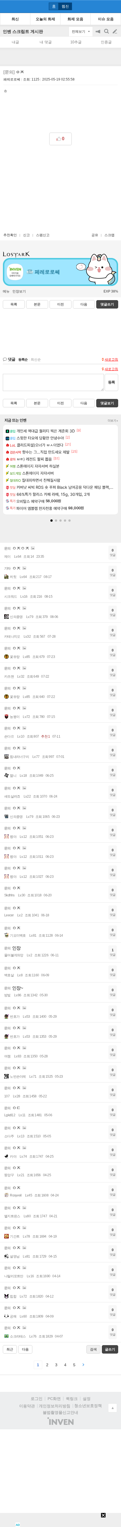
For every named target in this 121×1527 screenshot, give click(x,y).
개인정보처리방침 (54, 1406)
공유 (94, 235)
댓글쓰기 (107, 304)
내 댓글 (46, 42)
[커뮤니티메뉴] (6, 6)
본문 (37, 304)
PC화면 (54, 1398)
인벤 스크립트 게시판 (23, 31)
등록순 (23, 359)
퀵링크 (72, 1398)
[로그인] (104, 6)
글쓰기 (115, 31)
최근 (9, 1349)
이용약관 (27, 1406)
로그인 (36, 1398)
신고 (26, 235)
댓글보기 (107, 403)
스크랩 (109, 235)
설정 (87, 1398)
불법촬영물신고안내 (60, 1412)
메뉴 (6, 291)
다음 (83, 304)
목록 (13, 304)
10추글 (76, 42)
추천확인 (10, 235)
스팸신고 (43, 235)
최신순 (36, 359)
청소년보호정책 (88, 1405)
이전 (60, 304)
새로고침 (111, 359)
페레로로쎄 (11, 79)
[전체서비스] (114, 6)
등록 (111, 382)
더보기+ (113, 421)
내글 (15, 42)
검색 (93, 1349)
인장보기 (19, 291)
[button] (51, 520)
